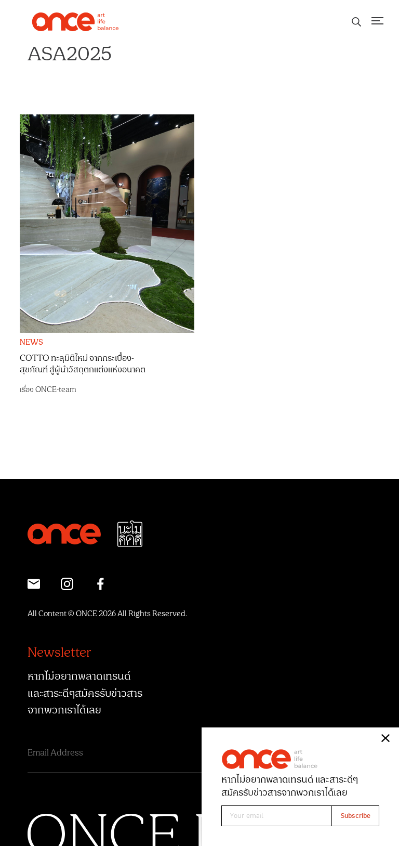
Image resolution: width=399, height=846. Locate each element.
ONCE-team (55, 390)
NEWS (31, 342)
